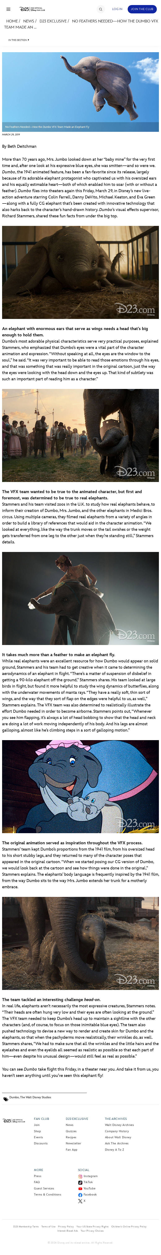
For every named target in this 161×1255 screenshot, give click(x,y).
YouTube (89, 1188)
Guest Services (44, 1188)
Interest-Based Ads (67, 1231)
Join (37, 1125)
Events (38, 1137)
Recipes (71, 1137)
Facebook (90, 1194)
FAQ (37, 1182)
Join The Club (142, 9)
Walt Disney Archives (119, 1125)
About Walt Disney (118, 1137)
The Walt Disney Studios (35, 1097)
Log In (117, 9)
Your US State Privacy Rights (92, 1226)
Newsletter (73, 1143)
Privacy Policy (66, 1226)
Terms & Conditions (47, 1194)
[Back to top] (153, 1241)
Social (83, 1170)
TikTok (88, 1182)
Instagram (91, 1176)
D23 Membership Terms (26, 1226)
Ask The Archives (117, 1143)
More (38, 1170)
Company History (117, 1131)
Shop (37, 1131)
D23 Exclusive (53, 21)
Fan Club (41, 1119)
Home (12, 21)
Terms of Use (49, 1226)
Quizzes (71, 1131)
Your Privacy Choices (92, 1231)
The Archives (116, 1119)
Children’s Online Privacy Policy (129, 1226)
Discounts (41, 1143)
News (28, 21)
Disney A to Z (114, 1149)
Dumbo (14, 1097)
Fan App (71, 1149)
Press (37, 1176)
